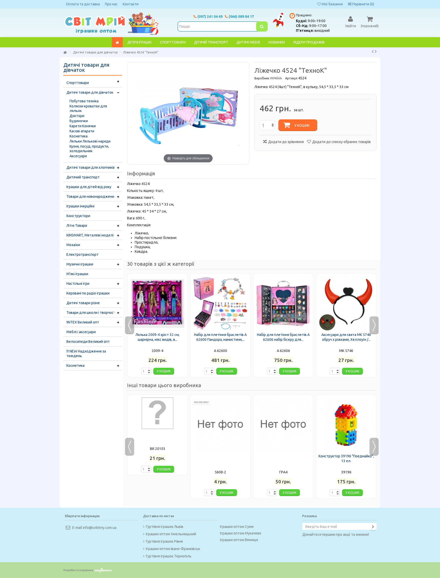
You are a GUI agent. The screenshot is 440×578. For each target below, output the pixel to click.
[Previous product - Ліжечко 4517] (373, 51)
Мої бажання (332, 4)
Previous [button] (129, 325)
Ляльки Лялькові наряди (90, 141)
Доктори (77, 116)
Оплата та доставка (83, 4)
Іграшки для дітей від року (88, 187)
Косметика (79, 136)
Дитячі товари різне (83, 303)
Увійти (350, 25)
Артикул (291, 78)
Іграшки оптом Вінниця (239, 540)
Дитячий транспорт (83, 177)
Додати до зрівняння (286, 142)
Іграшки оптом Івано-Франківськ (173, 549)
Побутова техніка (84, 101)
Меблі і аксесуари (81, 332)
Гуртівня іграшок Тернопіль (168, 556)
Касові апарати (82, 131)
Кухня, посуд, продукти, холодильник (89, 148)
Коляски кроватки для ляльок (88, 108)
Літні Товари (76, 225)
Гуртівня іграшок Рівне (164, 541)
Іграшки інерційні (80, 206)
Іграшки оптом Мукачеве (240, 533)
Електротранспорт (82, 254)
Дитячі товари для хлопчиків (90, 167)
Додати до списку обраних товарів (341, 142)
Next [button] (374, 325)
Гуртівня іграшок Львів (164, 527)
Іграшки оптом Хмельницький (171, 534)
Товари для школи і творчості (91, 313)
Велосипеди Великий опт (88, 342)
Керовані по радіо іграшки (87, 293)
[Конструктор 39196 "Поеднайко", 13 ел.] (346, 425)
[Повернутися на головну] (64, 52)
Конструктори (78, 216)
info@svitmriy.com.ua (99, 528)
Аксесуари (78, 156)
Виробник (261, 78)
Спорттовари (77, 83)
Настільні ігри (77, 283)
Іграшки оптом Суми (237, 527)
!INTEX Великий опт (82, 322)
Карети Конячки (83, 126)
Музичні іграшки (79, 264)
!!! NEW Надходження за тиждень (86, 353)
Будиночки (79, 121)
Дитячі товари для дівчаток (89, 92)
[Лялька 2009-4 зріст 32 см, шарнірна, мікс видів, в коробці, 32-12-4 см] (157, 303)
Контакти (131, 4)
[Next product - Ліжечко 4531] (376, 51)
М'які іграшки (77, 274)
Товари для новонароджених (91, 196)
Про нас (111, 4)
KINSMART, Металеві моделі (90, 235)
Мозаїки (73, 245)
